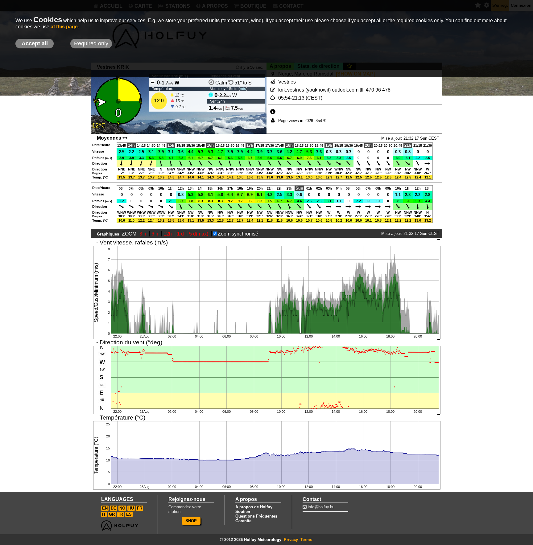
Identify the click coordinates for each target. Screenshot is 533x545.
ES (129, 514)
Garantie (243, 520)
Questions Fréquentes (256, 516)
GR (112, 514)
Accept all (35, 43)
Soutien (242, 511)
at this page (64, 26)
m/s (243, 89)
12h (168, 233)
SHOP (191, 520)
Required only (91, 43)
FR (139, 508)
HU (131, 508)
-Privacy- (291, 539)
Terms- (306, 539)
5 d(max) (199, 233)
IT (104, 514)
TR (120, 514)
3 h (143, 233)
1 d (181, 233)
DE (113, 508)
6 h (155, 233)
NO (122, 508)
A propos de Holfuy (253, 507)
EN (105, 508)
